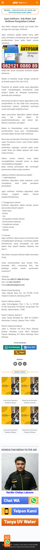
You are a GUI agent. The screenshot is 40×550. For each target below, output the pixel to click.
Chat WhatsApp (14, 347)
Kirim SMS (31, 347)
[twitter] (20, 364)
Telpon (21, 352)
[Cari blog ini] (37, 2)
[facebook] (15, 364)
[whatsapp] (25, 364)
